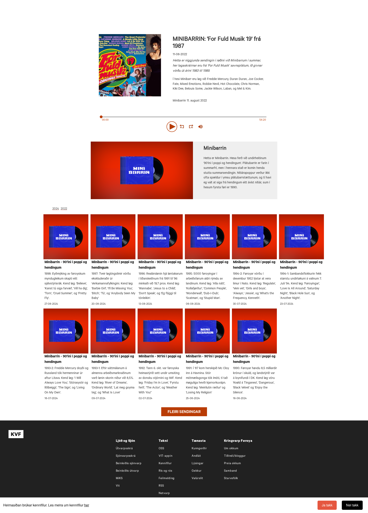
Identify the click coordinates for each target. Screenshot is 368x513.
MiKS (119, 478)
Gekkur (197, 471)
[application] (184, 125)
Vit (118, 486)
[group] (200, 126)
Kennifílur (165, 463)
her (86, 505)
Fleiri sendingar (184, 412)
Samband (230, 471)
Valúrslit (197, 478)
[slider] (220, 126)
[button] (172, 126)
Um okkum (231, 448)
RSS (161, 486)
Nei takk (352, 505)
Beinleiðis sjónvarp (129, 463)
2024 (55, 209)
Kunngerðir (199, 448)
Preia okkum (232, 463)
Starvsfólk (231, 478)
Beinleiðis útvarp (127, 471)
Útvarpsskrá (124, 448)
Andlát (196, 456)
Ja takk (327, 505)
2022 (64, 209)
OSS (161, 448)
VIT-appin (165, 456)
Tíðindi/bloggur (235, 456)
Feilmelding (167, 478)
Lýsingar (198, 463)
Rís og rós (165, 471)
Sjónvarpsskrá (126, 456)
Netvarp (164, 493)
